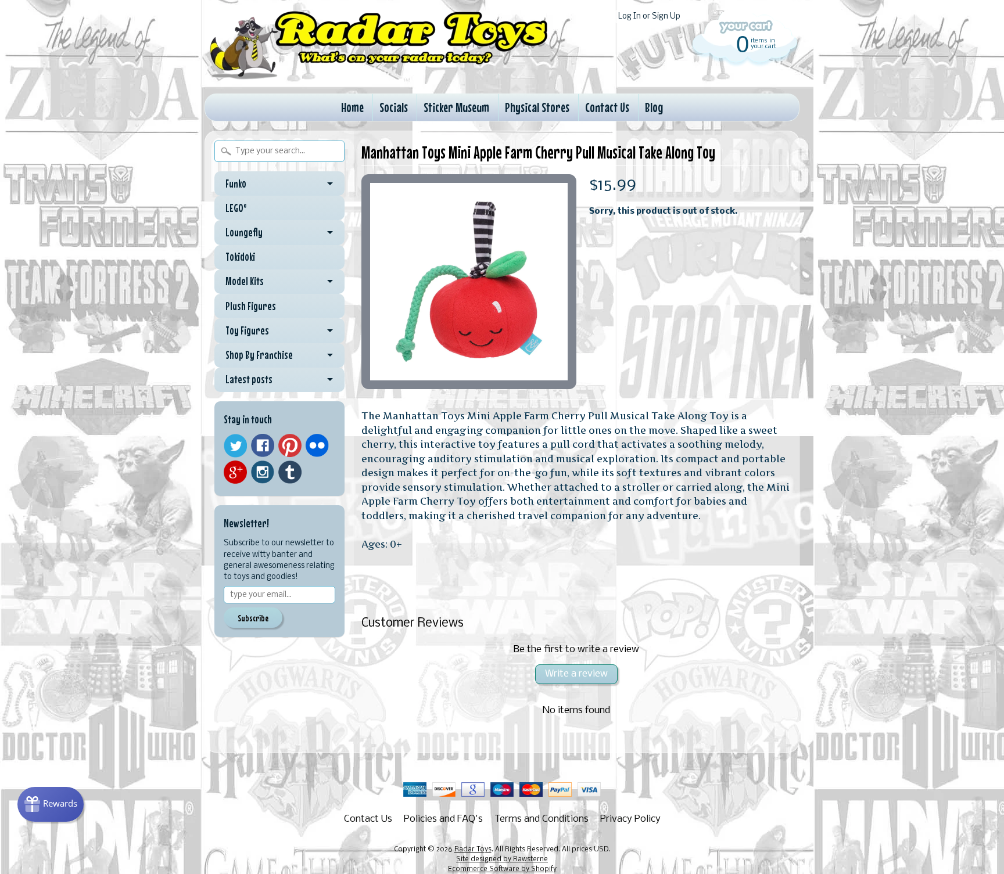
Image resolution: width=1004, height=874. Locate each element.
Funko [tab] (235, 183)
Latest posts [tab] (248, 379)
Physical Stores (537, 107)
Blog (654, 107)
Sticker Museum (456, 107)
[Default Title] (468, 281)
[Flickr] (317, 445)
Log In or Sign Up (649, 16)
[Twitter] (235, 446)
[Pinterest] (290, 445)
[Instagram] (262, 472)
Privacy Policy (630, 819)
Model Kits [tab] (244, 281)
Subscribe (253, 618)
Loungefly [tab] (244, 232)
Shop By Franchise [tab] (259, 354)
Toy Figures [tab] (247, 330)
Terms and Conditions (541, 819)
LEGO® (236, 208)
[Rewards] (50, 804)
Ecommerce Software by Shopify (502, 869)
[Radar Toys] (379, 76)
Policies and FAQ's (443, 819)
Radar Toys (473, 849)
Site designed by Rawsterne (502, 859)
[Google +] (235, 472)
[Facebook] (262, 445)
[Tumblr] (290, 472)
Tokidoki (240, 256)
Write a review (576, 673)
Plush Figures (250, 306)
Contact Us (607, 107)
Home (352, 107)
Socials (393, 107)
